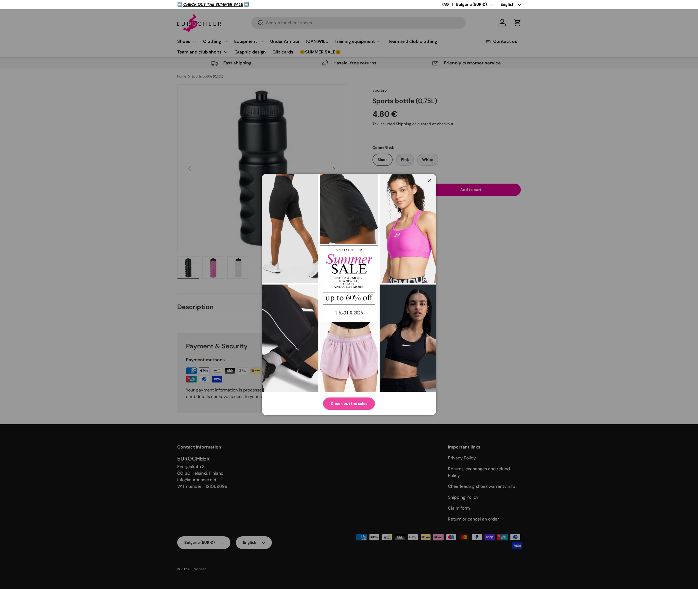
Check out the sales (349, 403)
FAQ (445, 4)
